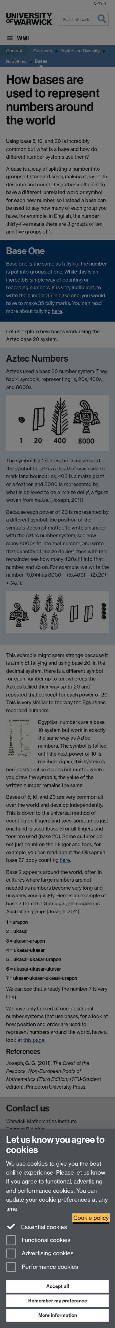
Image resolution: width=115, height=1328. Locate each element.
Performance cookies (49, 1267)
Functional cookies (45, 1240)
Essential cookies (43, 1227)
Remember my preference (57, 1301)
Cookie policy (91, 1217)
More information (57, 1315)
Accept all (57, 1286)
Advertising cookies (47, 1253)
